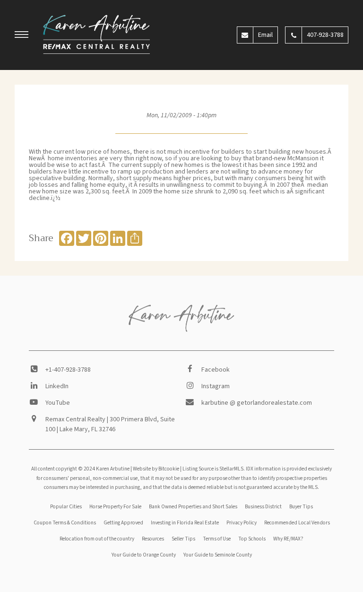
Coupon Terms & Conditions (65, 523)
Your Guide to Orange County (144, 555)
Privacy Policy (241, 523)
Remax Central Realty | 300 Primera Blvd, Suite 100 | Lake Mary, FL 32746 (110, 424)
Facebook (215, 369)
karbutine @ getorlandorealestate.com (256, 403)
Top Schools (252, 539)
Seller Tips (183, 539)
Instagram (215, 386)
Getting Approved (123, 523)
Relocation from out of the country (97, 539)
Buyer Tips (301, 507)
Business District (263, 507)
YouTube (57, 403)
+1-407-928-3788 (68, 369)
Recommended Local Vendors (297, 523)
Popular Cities (66, 507)
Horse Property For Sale (115, 507)
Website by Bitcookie (156, 469)
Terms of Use (217, 539)
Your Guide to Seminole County (217, 555)
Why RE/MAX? (288, 539)
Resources (153, 539)
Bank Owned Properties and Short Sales (193, 507)
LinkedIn (57, 386)
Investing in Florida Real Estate (185, 523)
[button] (22, 36)
